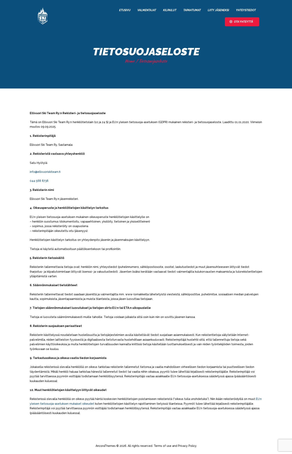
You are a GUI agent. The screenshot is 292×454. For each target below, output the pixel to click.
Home (129, 61)
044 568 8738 (39, 180)
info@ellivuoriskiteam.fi (45, 171)
